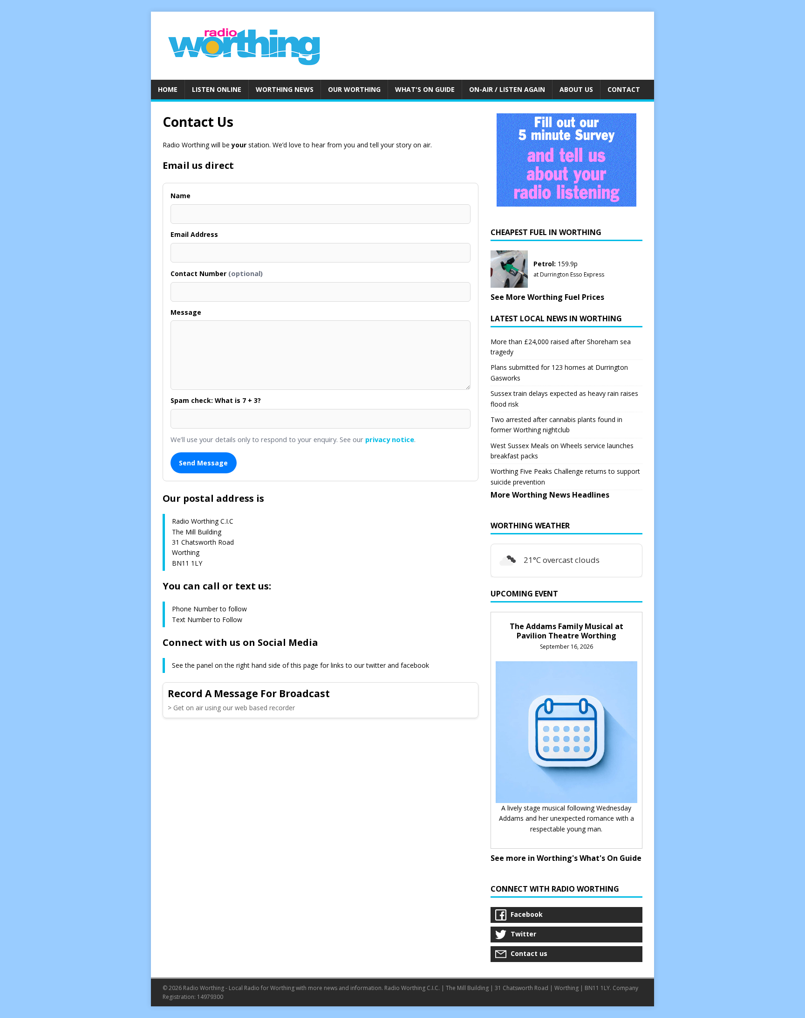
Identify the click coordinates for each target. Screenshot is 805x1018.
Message (186, 312)
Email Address (194, 234)
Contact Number (217, 273)
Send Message (203, 462)
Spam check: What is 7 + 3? (216, 400)
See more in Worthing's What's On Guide (566, 858)
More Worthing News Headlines (550, 495)
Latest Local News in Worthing (556, 318)
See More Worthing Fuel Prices (547, 297)
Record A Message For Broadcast (249, 693)
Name (181, 195)
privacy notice (389, 439)
